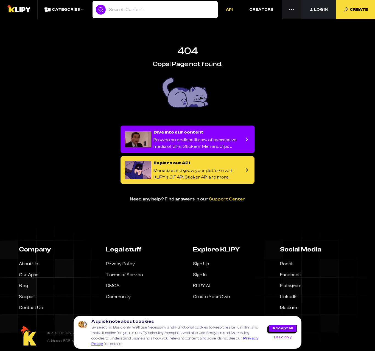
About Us (28, 263)
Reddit (287, 263)
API (229, 9)
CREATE (359, 9)
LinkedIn (289, 296)
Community (118, 296)
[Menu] (291, 9)
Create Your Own (211, 296)
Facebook (290, 274)
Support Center (227, 199)
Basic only (283, 337)
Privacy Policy (120, 263)
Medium (288, 307)
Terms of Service (124, 274)
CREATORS (261, 9)
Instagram (290, 285)
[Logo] (19, 9)
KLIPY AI (201, 285)
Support (27, 296)
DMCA (112, 285)
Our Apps (28, 274)
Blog (23, 285)
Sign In (200, 274)
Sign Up (201, 263)
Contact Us (31, 307)
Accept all (282, 328)
